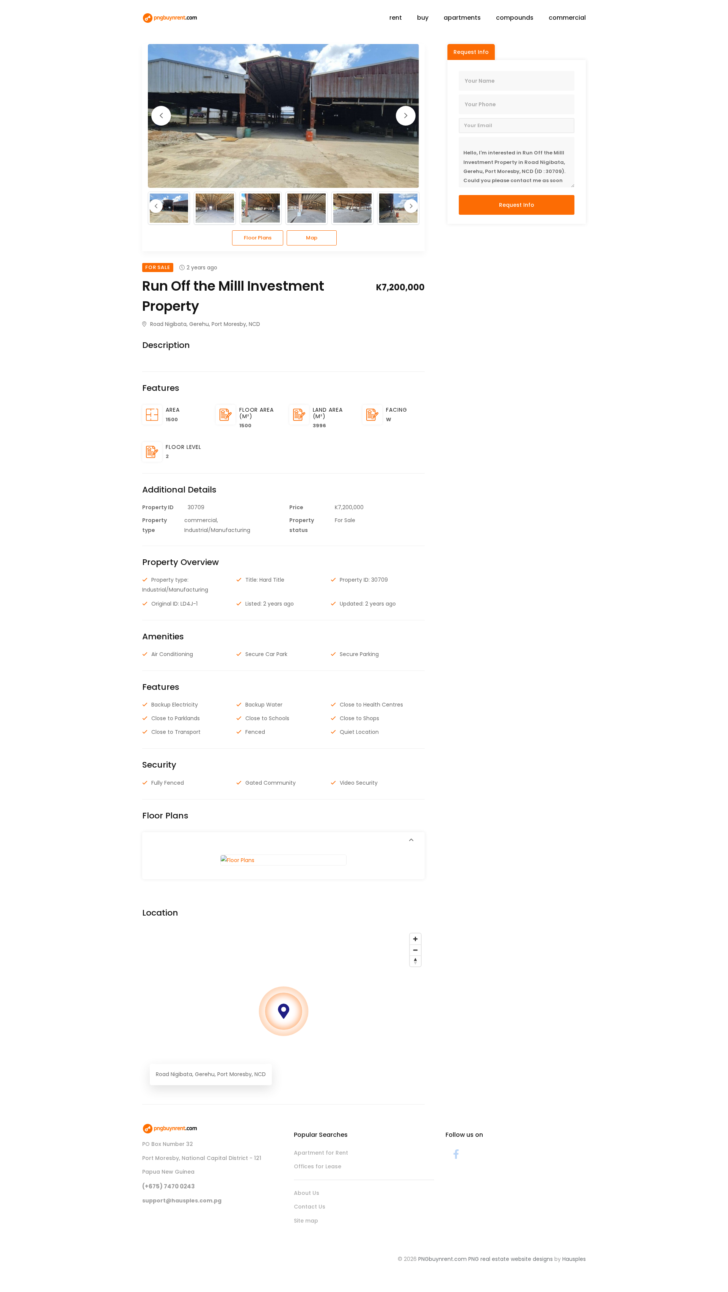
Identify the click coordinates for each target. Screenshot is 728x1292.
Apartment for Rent (321, 1153)
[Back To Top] (707, 1271)
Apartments (462, 17)
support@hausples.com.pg (181, 1200)
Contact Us (309, 1206)
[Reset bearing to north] (415, 960)
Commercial (567, 17)
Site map (306, 1220)
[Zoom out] (415, 949)
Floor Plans (257, 237)
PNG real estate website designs (510, 1259)
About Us (306, 1193)
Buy (422, 17)
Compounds (514, 17)
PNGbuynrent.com (442, 1259)
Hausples (574, 1259)
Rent (395, 17)
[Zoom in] (415, 938)
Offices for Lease (317, 1166)
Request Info (516, 205)
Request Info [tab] (471, 52)
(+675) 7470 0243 (168, 1186)
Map (311, 237)
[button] (283, 839)
